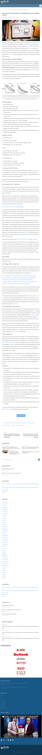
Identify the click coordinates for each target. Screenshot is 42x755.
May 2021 (4, 520)
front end (11, 54)
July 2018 (4, 568)
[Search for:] (20, 460)
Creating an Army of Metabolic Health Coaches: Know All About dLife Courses (15, 683)
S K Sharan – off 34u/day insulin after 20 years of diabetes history (18, 279)
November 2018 (5, 561)
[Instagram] (6, 740)
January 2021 (4, 528)
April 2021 (4, 522)
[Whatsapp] (10, 740)
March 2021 (4, 524)
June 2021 (4, 518)
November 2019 (5, 541)
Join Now (22, 415)
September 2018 (5, 565)
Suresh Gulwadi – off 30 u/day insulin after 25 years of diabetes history (19, 277)
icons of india (5, 712)
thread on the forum (15, 355)
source (36, 99)
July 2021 (4, 516)
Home (3, 9)
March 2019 (4, 553)
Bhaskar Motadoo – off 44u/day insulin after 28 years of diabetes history (19, 281)
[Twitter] (1, 740)
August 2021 (4, 515)
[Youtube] (8, 740)
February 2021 (5, 526)
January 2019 (4, 557)
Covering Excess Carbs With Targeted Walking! (13, 206)
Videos (3, 596)
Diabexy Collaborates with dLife (8, 468)
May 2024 (4, 505)
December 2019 (5, 539)
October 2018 (4, 563)
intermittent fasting (10, 342)
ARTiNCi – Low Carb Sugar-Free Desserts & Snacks (11, 473)
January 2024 (4, 507)
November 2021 (5, 509)
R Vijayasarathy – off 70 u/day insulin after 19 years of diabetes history (19, 275)
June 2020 (4, 533)
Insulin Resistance (31, 422)
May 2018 (4, 572)
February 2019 (5, 555)
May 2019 (4, 550)
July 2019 (4, 546)
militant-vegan (33, 69)
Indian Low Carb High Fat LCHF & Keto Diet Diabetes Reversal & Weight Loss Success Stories (20, 487)
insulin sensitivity (15, 331)
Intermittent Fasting (7, 425)
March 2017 (4, 576)
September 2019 (5, 544)
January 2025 (4, 503)
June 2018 (4, 570)
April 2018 (4, 574)
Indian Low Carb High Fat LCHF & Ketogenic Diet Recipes (15, 422)
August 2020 (4, 531)
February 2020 (5, 535)
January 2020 (4, 537)
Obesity (13, 425)
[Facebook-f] (4, 740)
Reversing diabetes (19, 425)
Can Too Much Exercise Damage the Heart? (27, 239)
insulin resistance (30, 46)
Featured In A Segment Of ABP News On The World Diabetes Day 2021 (13, 687)
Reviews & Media (5, 491)
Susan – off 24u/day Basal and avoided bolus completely (16, 283)
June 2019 (4, 548)
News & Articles (7, 9)
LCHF (32, 42)
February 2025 (5, 502)
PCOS (29, 48)
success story (7, 409)
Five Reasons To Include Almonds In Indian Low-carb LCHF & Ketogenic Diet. (14, 452)
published (26, 232)
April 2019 (4, 552)
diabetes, (26, 44)
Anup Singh (5, 17)
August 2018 (4, 566)
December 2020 (5, 529)
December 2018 (5, 559)
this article (15, 303)
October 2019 (4, 542)
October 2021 (4, 511)
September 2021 (5, 513)
